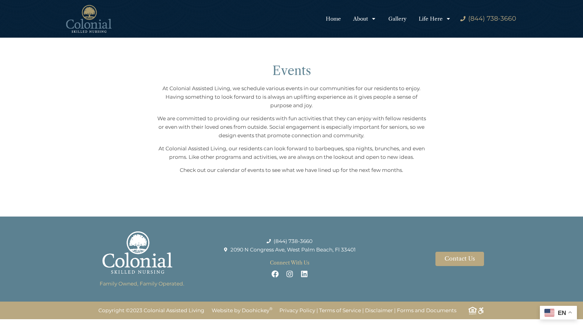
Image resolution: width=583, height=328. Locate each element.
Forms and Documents (426, 310)
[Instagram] (289, 274)
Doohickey (257, 310)
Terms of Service (340, 310)
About (360, 19)
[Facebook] (275, 274)
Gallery (397, 19)
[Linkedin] (304, 274)
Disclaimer (379, 310)
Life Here (431, 19)
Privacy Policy (297, 310)
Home (333, 19)
